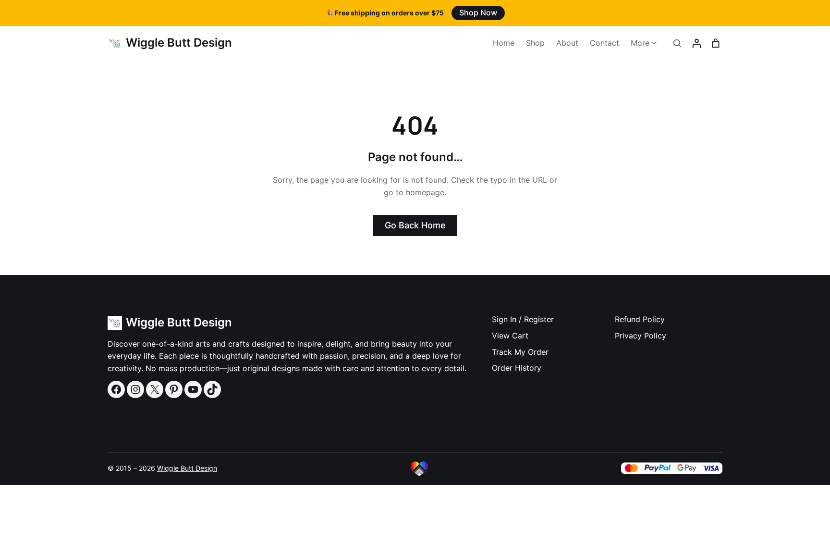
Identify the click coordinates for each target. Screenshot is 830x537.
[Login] (696, 43)
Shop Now (478, 12)
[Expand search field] (677, 43)
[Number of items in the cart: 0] (715, 43)
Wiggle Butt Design (179, 43)
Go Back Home (415, 225)
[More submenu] (654, 42)
